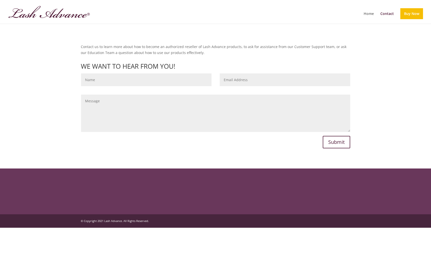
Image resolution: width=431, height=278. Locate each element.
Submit (336, 142)
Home (369, 14)
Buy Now (411, 13)
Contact (387, 14)
